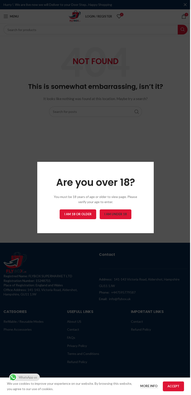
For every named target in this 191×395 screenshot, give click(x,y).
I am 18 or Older (78, 214)
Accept (173, 386)
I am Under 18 (115, 214)
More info (149, 386)
